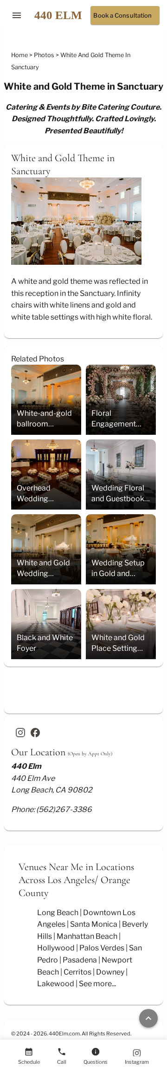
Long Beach (57, 912)
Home (20, 55)
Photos (45, 55)
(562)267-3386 (64, 809)
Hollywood (56, 947)
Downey (110, 972)
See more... (97, 983)
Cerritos (77, 972)
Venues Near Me (51, 867)
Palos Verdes (101, 947)
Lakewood (55, 983)
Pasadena (80, 960)
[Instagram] (20, 732)
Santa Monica (93, 924)
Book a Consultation (122, 15)
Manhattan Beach (87, 936)
